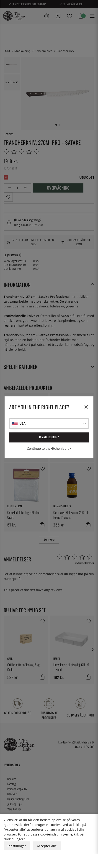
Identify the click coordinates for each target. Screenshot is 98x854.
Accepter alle (47, 846)
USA (22, 423)
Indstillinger (17, 846)
